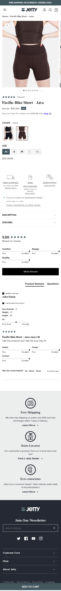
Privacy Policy (37, 582)
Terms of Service (23, 582)
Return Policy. (30, 193)
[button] (5, 9)
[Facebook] (26, 538)
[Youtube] (34, 538)
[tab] (34, 284)
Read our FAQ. (49, 186)
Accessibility (50, 582)
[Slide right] (41, 91)
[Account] (44, 9)
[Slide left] (19, 91)
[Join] (54, 528)
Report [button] (31, 371)
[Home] (29, 9)
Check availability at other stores (23, 205)
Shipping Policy (11, 188)
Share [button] (38, 371)
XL (37, 151)
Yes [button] (26, 371)
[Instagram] (41, 538)
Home (5, 16)
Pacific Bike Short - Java (22, 16)
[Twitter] (19, 538)
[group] (30, 237)
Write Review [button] (31, 271)
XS (6, 151)
